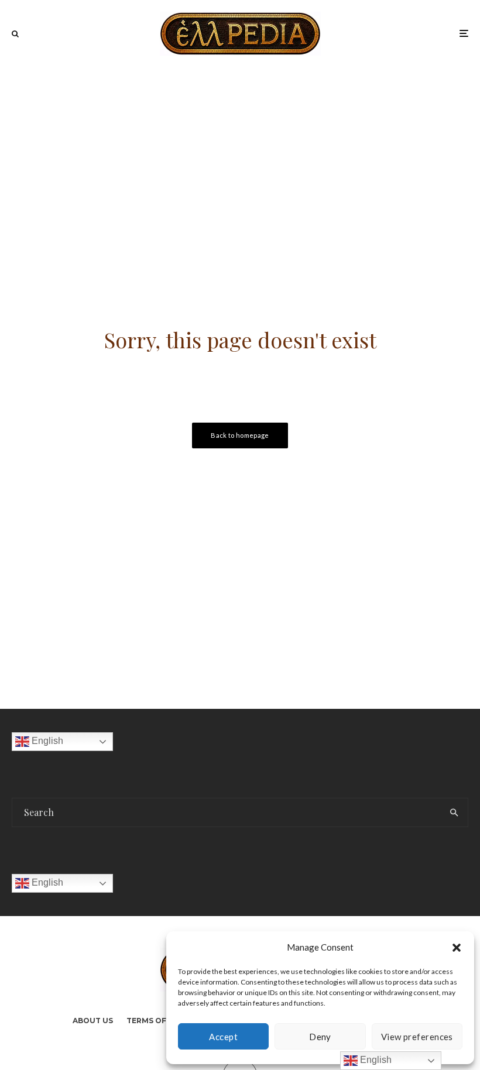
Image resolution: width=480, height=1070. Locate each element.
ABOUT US (93, 1020)
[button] (456, 948)
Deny (320, 1036)
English (46, 741)
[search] (454, 812)
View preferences (417, 1036)
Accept (223, 1036)
